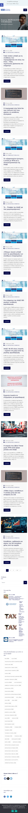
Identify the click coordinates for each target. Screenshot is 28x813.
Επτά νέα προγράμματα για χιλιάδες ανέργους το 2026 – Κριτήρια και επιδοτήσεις (16, 640)
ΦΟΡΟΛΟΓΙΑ (17, 742)
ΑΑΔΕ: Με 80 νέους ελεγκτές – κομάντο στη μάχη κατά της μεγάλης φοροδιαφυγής (14, 350)
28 (17, 570)
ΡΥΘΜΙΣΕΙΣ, (8, 727)
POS (7, 658)
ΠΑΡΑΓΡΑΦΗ (9, 721)
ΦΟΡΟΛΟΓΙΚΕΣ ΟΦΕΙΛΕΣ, (11, 754)
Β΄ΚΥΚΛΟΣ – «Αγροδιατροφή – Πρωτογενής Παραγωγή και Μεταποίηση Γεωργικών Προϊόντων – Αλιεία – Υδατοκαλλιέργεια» (16, 598)
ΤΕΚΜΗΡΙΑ (8, 730)
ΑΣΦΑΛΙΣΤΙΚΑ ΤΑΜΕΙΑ (11, 667)
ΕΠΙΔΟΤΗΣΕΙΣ (9, 691)
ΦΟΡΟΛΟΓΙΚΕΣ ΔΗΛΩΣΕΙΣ (12, 745)
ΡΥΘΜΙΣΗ (18, 727)
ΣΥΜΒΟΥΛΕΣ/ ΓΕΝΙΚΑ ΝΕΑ (13, 155)
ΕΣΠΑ (7, 700)
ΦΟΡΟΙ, (8, 742)
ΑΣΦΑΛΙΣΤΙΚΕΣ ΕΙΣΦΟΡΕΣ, (12, 670)
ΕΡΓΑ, (18, 697)
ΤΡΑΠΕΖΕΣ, (18, 736)
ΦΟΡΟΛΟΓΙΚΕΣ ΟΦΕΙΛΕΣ (11, 751)
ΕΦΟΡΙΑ (8, 703)
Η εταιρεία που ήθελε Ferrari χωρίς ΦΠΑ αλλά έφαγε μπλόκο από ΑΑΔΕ (13, 447)
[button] (1, 5)
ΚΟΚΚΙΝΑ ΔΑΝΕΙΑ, (10, 712)
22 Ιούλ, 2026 (12, 594)
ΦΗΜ (7, 739)
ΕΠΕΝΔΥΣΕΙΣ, (9, 688)
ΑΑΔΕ (14, 658)
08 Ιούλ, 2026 (21, 602)
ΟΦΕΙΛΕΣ (15, 718)
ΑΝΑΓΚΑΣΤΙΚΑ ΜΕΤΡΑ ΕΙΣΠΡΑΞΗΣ (13, 661)
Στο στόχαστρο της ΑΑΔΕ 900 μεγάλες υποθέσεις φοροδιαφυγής (14, 302)
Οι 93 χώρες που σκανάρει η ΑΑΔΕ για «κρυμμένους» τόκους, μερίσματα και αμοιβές (21, 619)
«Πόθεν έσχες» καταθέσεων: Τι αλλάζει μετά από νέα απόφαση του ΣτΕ (13, 492)
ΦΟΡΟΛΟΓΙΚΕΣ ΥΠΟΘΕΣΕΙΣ (12, 757)
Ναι (12, 811)
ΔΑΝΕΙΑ (8, 673)
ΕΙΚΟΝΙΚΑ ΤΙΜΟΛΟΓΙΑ (11, 679)
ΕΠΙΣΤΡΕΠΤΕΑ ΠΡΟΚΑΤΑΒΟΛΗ (13, 694)
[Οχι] (26, 808)
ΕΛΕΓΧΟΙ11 (18, 682)
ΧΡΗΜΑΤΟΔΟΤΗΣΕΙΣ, (10, 763)
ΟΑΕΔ (7, 718)
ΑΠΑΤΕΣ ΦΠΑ (9, 664)
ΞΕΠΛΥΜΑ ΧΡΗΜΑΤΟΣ (11, 715)
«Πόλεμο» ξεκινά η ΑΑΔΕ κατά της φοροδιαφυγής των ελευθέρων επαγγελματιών (13, 254)
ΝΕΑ (6, 52)
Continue (7, 81)
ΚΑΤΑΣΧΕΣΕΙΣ (9, 709)
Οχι (16, 811)
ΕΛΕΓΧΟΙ (8, 682)
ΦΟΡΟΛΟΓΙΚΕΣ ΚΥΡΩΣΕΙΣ (11, 748)
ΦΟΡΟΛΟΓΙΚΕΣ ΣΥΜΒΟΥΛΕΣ (13, 52)
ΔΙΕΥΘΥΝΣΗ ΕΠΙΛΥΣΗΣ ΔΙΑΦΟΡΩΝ (13, 676)
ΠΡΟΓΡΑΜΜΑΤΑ (9, 724)
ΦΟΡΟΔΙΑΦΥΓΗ (16, 739)
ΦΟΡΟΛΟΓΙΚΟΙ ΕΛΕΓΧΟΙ (11, 760)
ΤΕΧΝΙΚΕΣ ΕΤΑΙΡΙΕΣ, (10, 733)
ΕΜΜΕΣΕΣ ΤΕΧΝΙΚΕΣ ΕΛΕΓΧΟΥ (13, 685)
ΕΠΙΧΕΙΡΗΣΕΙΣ (9, 697)
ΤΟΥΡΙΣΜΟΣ (8, 736)
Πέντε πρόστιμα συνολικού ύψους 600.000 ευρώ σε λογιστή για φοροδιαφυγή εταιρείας (21, 631)
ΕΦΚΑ (14, 700)
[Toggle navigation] (25, 10)
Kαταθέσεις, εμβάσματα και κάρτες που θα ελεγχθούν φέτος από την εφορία (13, 543)
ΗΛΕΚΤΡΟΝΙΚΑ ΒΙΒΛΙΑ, (11, 706)
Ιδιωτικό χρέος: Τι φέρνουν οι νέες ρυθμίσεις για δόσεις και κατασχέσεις (21, 608)
